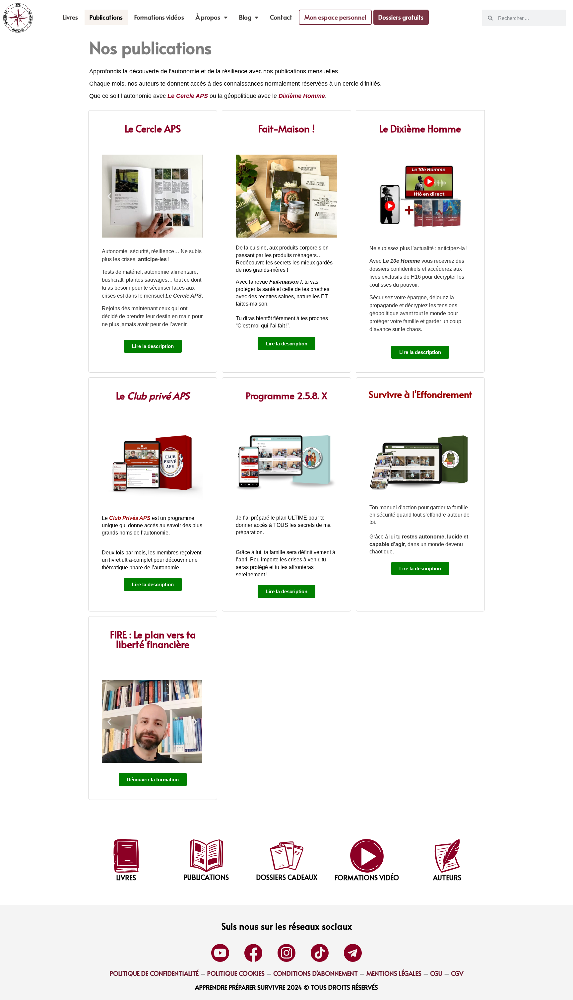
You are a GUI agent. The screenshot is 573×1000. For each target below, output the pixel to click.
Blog (245, 17)
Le (152, 395)
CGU (435, 973)
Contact (281, 17)
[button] (109, 196)
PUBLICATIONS (206, 877)
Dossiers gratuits (401, 17)
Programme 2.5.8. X (286, 395)
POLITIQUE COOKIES (236, 973)
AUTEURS (447, 877)
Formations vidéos (159, 17)
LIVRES (126, 877)
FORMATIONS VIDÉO (367, 877)
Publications (106, 17)
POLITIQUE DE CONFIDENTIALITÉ (154, 973)
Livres (70, 17)
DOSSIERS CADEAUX (286, 877)
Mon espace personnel (335, 17)
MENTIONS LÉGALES (393, 973)
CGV (457, 973)
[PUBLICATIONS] (206, 856)
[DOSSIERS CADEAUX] (286, 856)
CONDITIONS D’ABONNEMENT (315, 973)
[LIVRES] (126, 856)
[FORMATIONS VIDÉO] (367, 856)
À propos (208, 17)
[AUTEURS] (447, 856)
